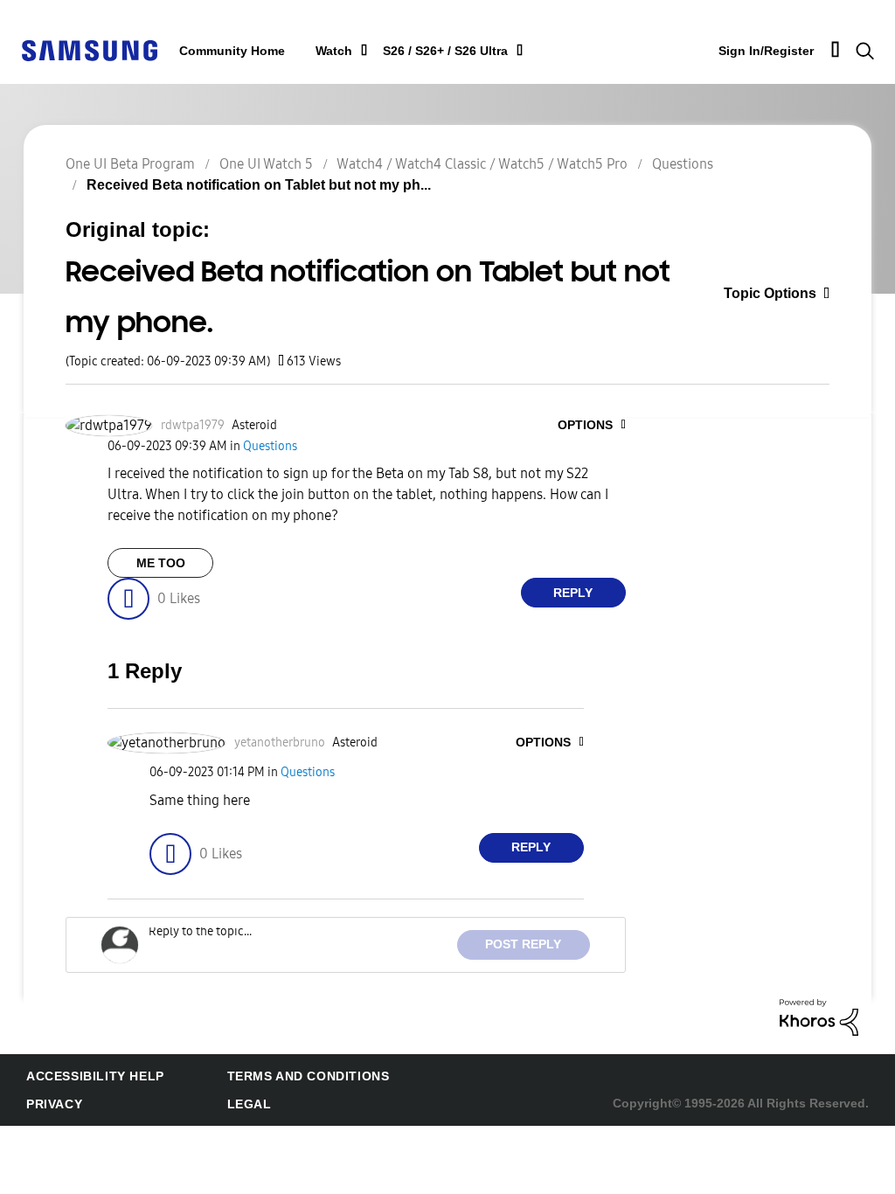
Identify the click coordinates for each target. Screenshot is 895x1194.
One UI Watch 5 (266, 164)
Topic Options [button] (778, 294)
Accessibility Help (87, 1076)
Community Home (228, 51)
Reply (573, 593)
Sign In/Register (761, 50)
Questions (682, 164)
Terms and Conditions (279, 1076)
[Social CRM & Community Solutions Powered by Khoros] (819, 1016)
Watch (325, 51)
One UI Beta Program (130, 164)
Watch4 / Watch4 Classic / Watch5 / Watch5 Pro (482, 164)
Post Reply (528, 944)
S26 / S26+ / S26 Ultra (431, 51)
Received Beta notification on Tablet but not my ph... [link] (246, 185)
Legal (224, 1104)
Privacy (51, 1104)
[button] (595, 425)
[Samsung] (89, 49)
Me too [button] (160, 563)
